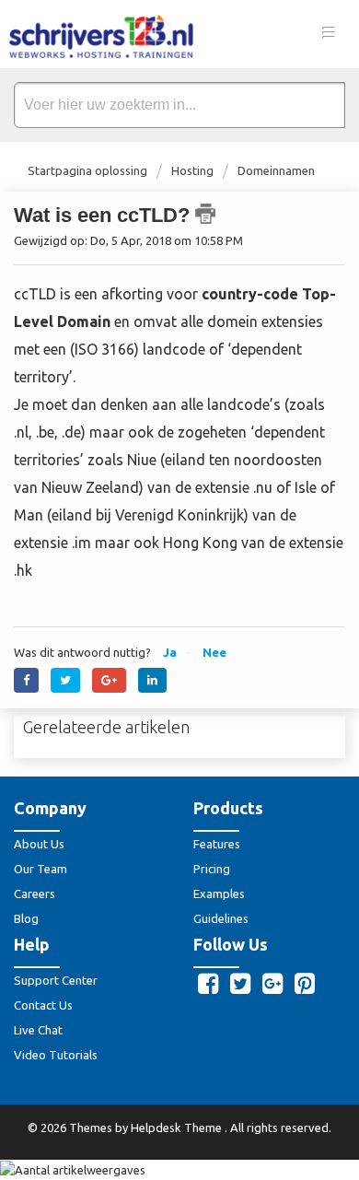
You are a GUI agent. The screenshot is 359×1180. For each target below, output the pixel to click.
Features (216, 843)
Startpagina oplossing (89, 170)
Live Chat (38, 1029)
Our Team (40, 868)
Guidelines (221, 918)
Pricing (211, 868)
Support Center (56, 980)
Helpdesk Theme (178, 1127)
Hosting (192, 170)
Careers (34, 893)
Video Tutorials (56, 1054)
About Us (39, 843)
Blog (26, 918)
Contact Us (43, 1005)
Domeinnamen (276, 170)
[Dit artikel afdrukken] (205, 214)
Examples (219, 893)
